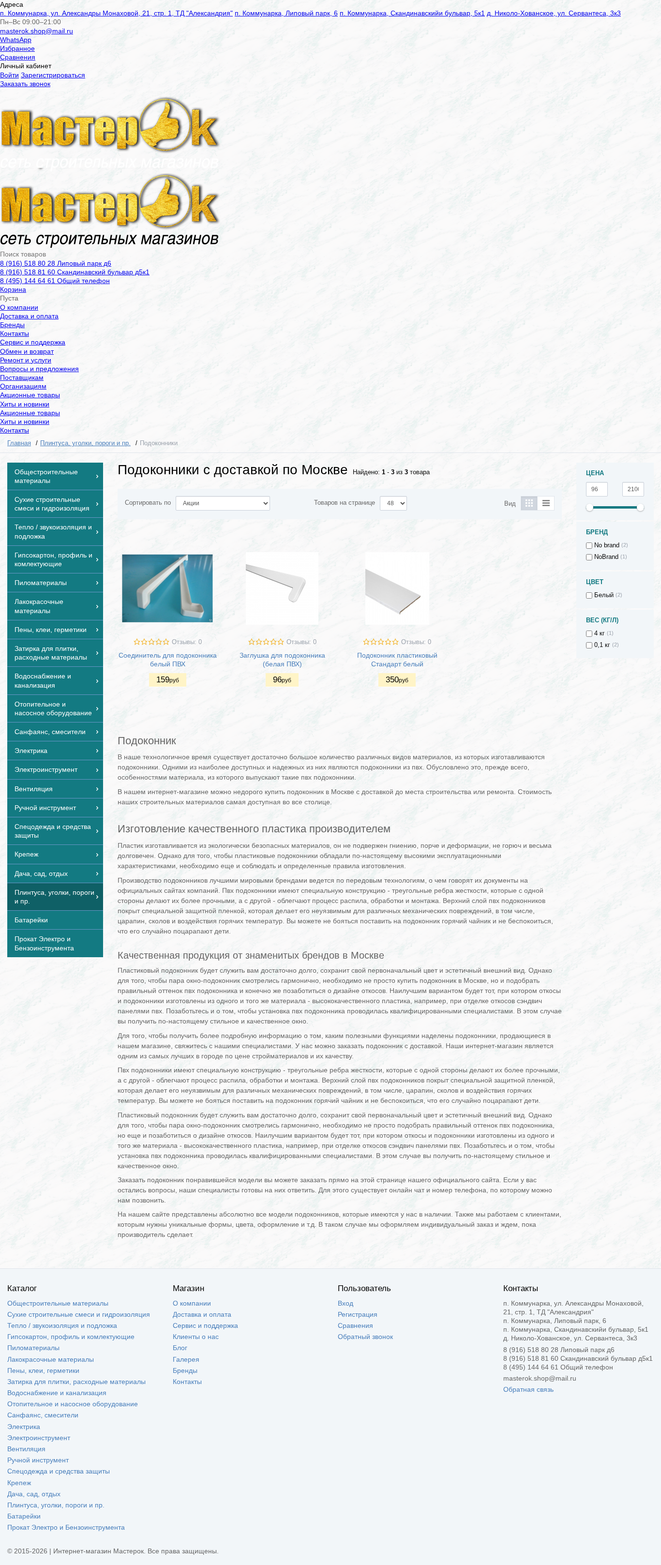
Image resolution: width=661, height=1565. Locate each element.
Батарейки (24, 1516)
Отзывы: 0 (187, 642)
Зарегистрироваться (53, 75)
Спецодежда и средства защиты (58, 1471)
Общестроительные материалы (57, 1303)
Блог (180, 1348)
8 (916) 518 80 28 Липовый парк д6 (55, 263)
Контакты (14, 333)
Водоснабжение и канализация (56, 1393)
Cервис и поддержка (32, 342)
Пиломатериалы (33, 1348)
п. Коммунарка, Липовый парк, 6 (286, 13)
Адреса (11, 4)
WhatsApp (15, 40)
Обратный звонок (365, 1336)
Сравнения (17, 57)
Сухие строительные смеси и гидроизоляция (78, 1314)
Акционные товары (30, 395)
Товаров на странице (344, 502)
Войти (9, 75)
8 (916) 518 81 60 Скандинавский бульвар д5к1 (75, 272)
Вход (345, 1303)
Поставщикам (22, 377)
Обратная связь (528, 1389)
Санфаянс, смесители (42, 1415)
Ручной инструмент (38, 1460)
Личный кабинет (25, 66)
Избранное (17, 48)
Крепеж (19, 1483)
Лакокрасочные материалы (50, 1359)
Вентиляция (26, 1449)
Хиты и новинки (24, 404)
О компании (19, 307)
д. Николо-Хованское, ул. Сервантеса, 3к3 (554, 13)
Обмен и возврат (27, 351)
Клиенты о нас (196, 1336)
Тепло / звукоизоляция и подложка (62, 1325)
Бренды (12, 325)
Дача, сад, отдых (33, 1494)
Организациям (23, 386)
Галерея (186, 1359)
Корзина (13, 289)
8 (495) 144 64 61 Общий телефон (55, 281)
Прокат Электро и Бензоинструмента (66, 1527)
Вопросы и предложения (39, 369)
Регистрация (357, 1314)
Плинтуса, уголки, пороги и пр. (56, 1505)
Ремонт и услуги (25, 360)
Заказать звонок (25, 84)
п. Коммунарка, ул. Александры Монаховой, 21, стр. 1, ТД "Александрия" (116, 13)
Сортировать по (148, 502)
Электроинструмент (38, 1438)
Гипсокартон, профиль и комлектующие (71, 1336)
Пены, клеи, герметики (43, 1370)
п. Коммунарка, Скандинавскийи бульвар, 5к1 (412, 13)
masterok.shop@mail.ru (36, 31)
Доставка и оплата (29, 316)
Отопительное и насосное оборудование (72, 1404)
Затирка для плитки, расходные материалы (76, 1381)
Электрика (23, 1426)
